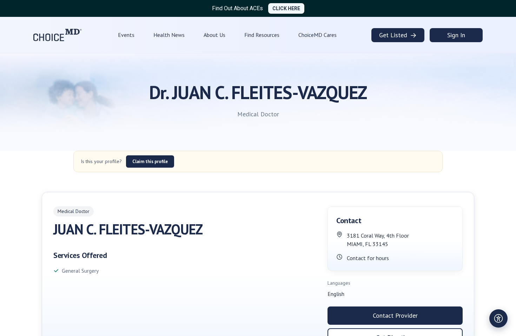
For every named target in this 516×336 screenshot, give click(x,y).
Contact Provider (395, 315)
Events (126, 34)
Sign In (456, 35)
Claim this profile (150, 161)
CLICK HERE (286, 8)
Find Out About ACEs (237, 8)
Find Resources (261, 34)
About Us (214, 34)
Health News (169, 34)
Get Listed (398, 35)
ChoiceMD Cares (317, 34)
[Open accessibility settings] (498, 318)
